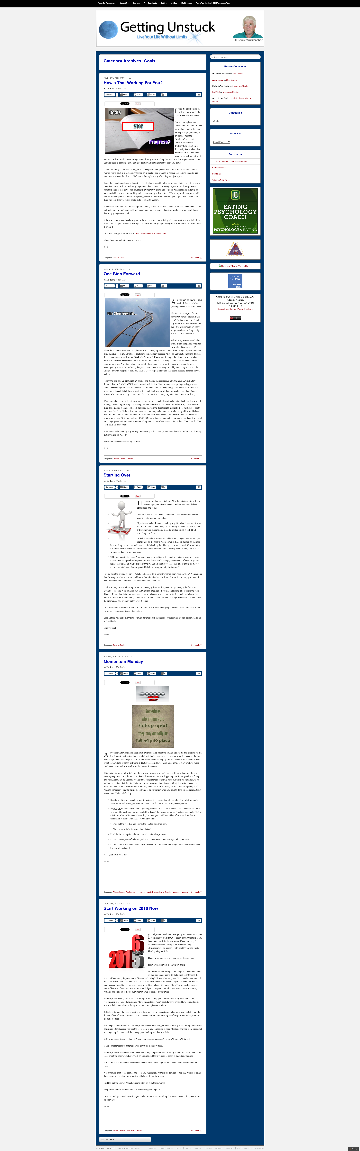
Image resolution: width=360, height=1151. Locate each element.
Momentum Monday (123, 661)
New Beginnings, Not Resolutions (151, 233)
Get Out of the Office (169, 3)
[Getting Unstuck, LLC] (180, 28)
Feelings (129, 892)
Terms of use (223, 308)
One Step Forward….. (125, 274)
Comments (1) (196, 458)
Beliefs (115, 1130)
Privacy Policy (236, 308)
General (116, 257)
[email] (198, 94)
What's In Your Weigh (221, 179)
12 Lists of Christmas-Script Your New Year (229, 161)
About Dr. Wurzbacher (106, 3)
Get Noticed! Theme (133, 1148)
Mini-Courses (186, 3)
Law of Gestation (165, 892)
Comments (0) (196, 257)
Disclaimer (249, 308)
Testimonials (229, 1148)
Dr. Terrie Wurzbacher (116, 88)
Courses (136, 3)
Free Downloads (150, 3)
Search (212, 57)
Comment (109, 95)
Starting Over (117, 475)
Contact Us (124, 3)
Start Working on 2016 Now (131, 908)
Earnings (188, 1148)
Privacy (178, 1148)
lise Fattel (216, 92)
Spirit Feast (216, 173)
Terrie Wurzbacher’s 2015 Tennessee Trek (213, 3)
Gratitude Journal (219, 167)
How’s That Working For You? (133, 82)
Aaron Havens (217, 79)
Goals (122, 257)
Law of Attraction (152, 892)
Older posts (107, 1140)
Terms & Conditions (166, 1148)
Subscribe (218, 1148)
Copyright (197, 1148)
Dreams (116, 458)
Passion (130, 458)
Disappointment (119, 892)
